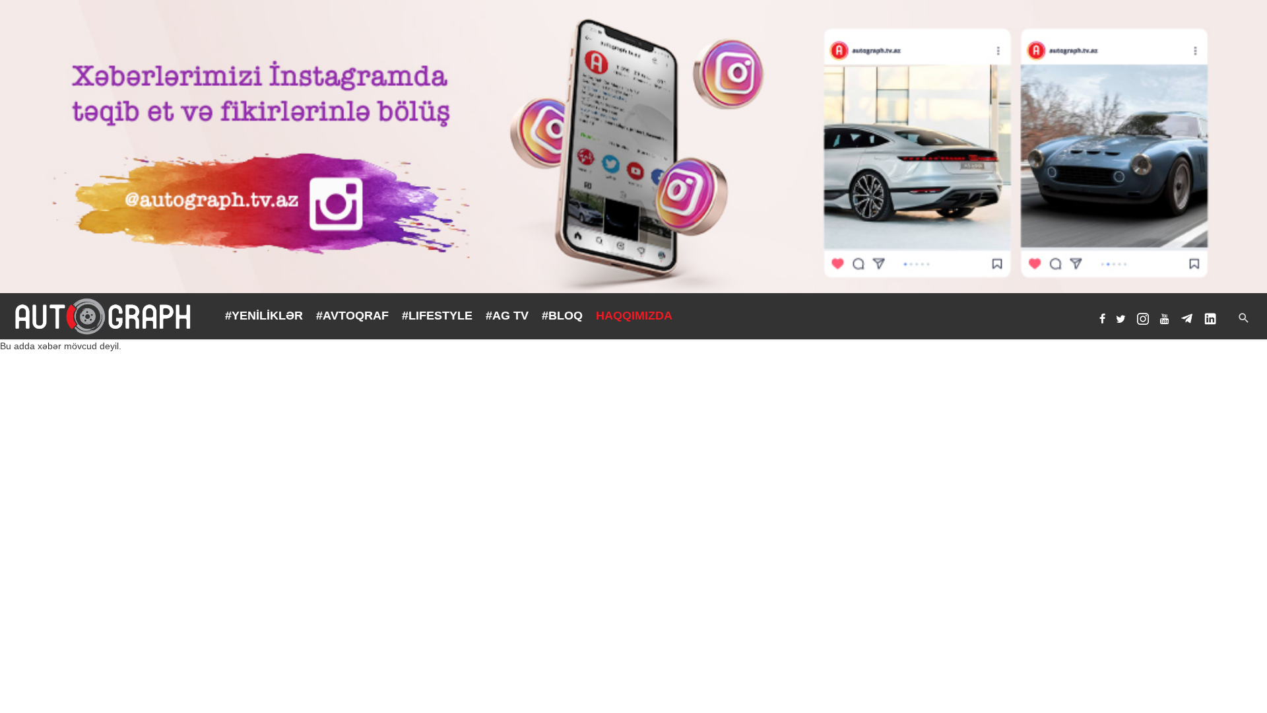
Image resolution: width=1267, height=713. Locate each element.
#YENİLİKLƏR (264, 315)
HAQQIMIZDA (634, 315)
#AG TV (507, 315)
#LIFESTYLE (437, 315)
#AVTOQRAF (352, 315)
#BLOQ (562, 315)
